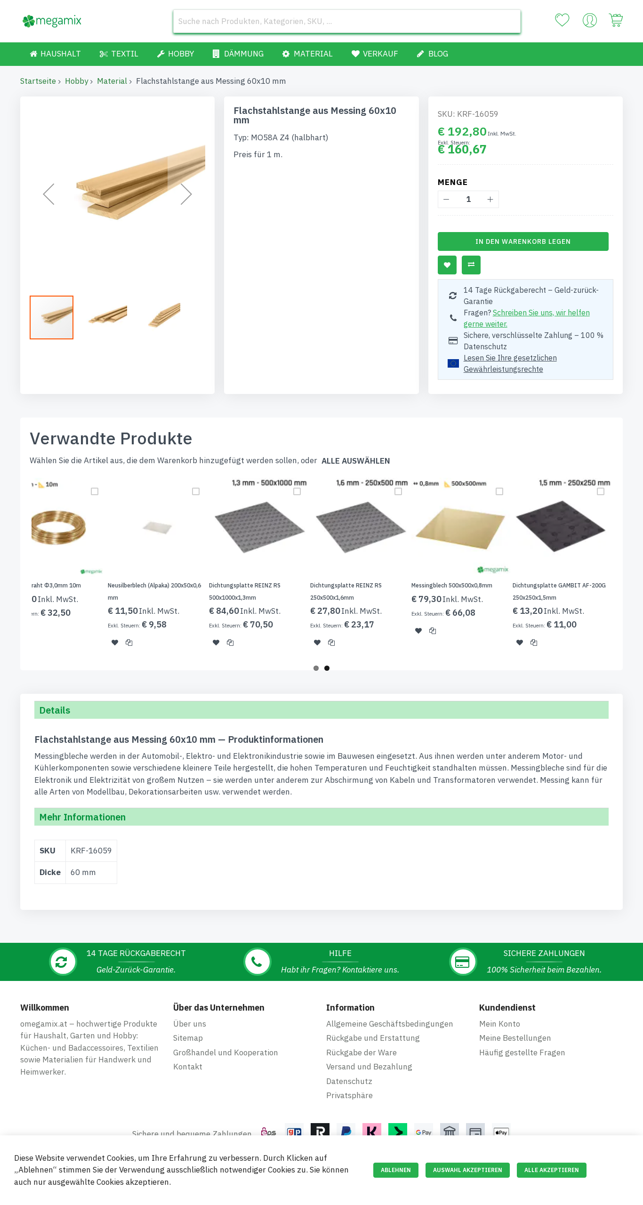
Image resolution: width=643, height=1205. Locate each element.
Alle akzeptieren (551, 1169)
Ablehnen (396, 1169)
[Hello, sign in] (590, 22)
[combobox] (347, 21)
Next (625, 568)
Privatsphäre (349, 1095)
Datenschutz (349, 1081)
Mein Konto (499, 1024)
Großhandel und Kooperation (225, 1052)
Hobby (76, 81)
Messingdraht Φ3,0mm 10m (44, 585)
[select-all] (356, 461)
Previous (17, 568)
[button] (48, 193)
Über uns (189, 1024)
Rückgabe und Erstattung (373, 1038)
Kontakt (187, 1066)
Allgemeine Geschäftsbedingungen (389, 1024)
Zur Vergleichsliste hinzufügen (471, 265)
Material (112, 81)
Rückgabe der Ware (361, 1052)
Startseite (38, 81)
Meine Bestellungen (515, 1038)
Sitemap (188, 1038)
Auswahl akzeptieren (467, 1169)
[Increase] (490, 199)
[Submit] (509, 21)
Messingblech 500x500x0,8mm (451, 585)
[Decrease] (446, 199)
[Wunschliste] (562, 20)
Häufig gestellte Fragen (522, 1052)
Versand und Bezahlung (369, 1066)
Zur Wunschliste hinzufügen (447, 265)
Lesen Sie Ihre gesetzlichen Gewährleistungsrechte (510, 363)
